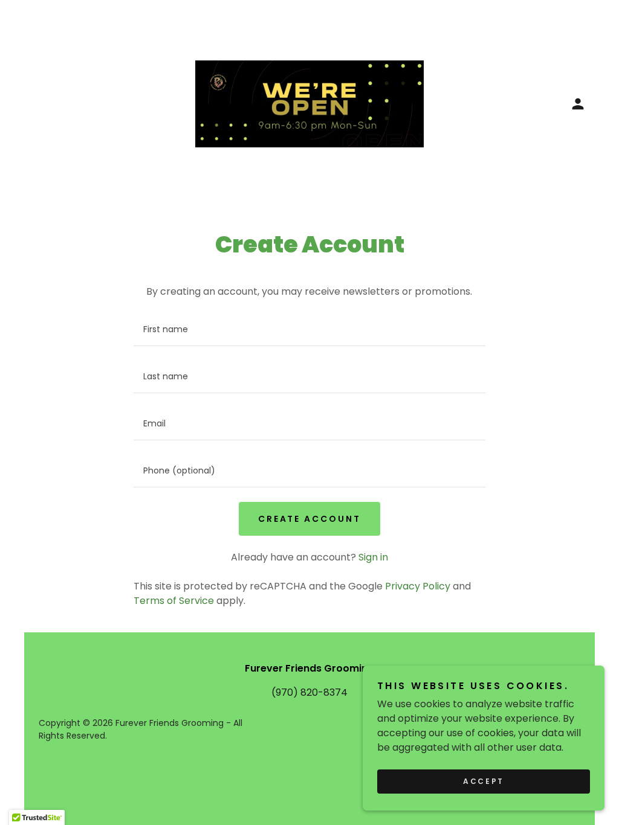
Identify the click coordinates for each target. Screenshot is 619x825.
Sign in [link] (373, 557)
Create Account (309, 519)
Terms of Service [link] (174, 601)
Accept (483, 781)
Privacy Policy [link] (417, 586)
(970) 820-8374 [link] (309, 692)
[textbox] (309, 329)
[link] (309, 103)
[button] (578, 104)
